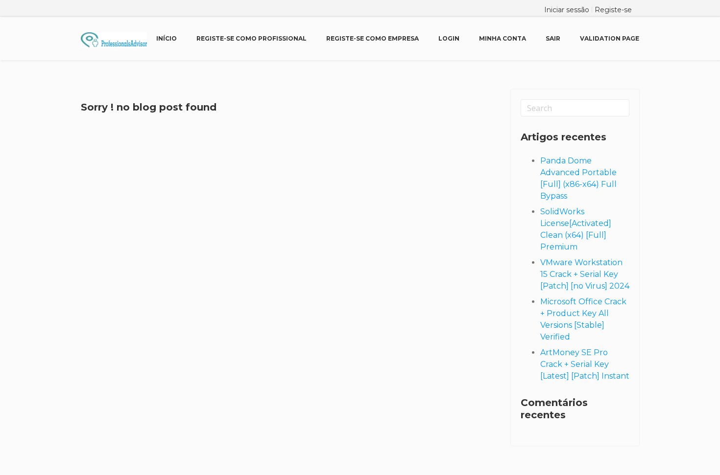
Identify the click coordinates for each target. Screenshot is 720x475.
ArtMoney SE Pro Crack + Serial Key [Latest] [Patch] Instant (584, 364)
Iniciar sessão (566, 10)
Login (448, 38)
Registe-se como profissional (251, 38)
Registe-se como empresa (372, 38)
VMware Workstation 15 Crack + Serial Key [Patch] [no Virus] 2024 (584, 274)
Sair (553, 38)
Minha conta (502, 38)
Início (166, 38)
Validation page (609, 38)
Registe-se (613, 10)
